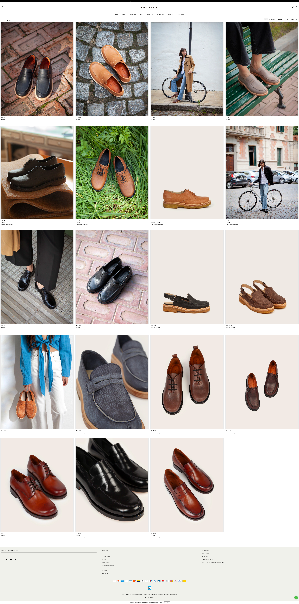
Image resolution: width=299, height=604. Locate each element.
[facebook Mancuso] (6, 559)
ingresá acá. (163, 594)
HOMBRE (124, 14)
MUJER (117, 14)
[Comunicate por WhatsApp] (296, 597)
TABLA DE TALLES (180, 14)
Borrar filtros (272, 19)
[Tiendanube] (149, 597)
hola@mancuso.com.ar (207, 559)
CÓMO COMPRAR (106, 562)
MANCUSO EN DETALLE (107, 556)
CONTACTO (104, 570)
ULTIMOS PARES (160, 14)
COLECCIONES (150, 14)
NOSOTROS (170, 14)
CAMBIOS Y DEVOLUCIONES (108, 565)
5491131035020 (205, 554)
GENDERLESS (133, 14)
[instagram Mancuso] (2, 559)
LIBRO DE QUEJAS (106, 573)
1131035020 (205, 556)
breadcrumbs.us (7, 18)
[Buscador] (3, 7)
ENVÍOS (103, 568)
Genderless (13, 18)
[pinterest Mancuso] (15, 559)
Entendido (166, 602)
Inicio (2, 18)
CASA (141, 14)
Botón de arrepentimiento (172, 594)
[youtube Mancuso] (11, 559)
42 (265, 19)
